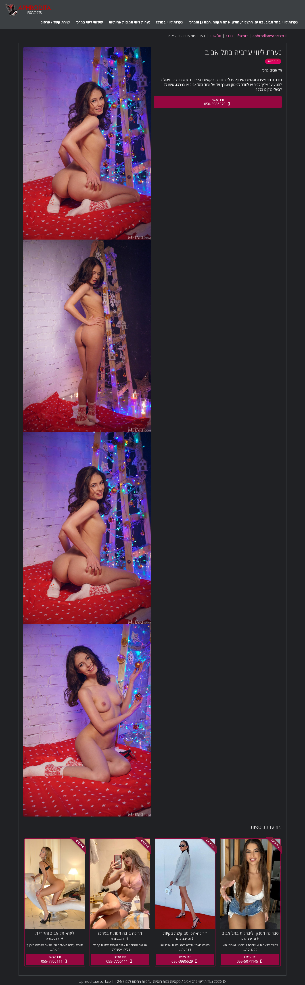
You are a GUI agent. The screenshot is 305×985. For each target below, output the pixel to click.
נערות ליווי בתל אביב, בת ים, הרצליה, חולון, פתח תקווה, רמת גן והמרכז (243, 22)
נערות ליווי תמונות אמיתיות (129, 22)
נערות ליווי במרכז (169, 22)
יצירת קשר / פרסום (55, 22)
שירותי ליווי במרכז (89, 22)
